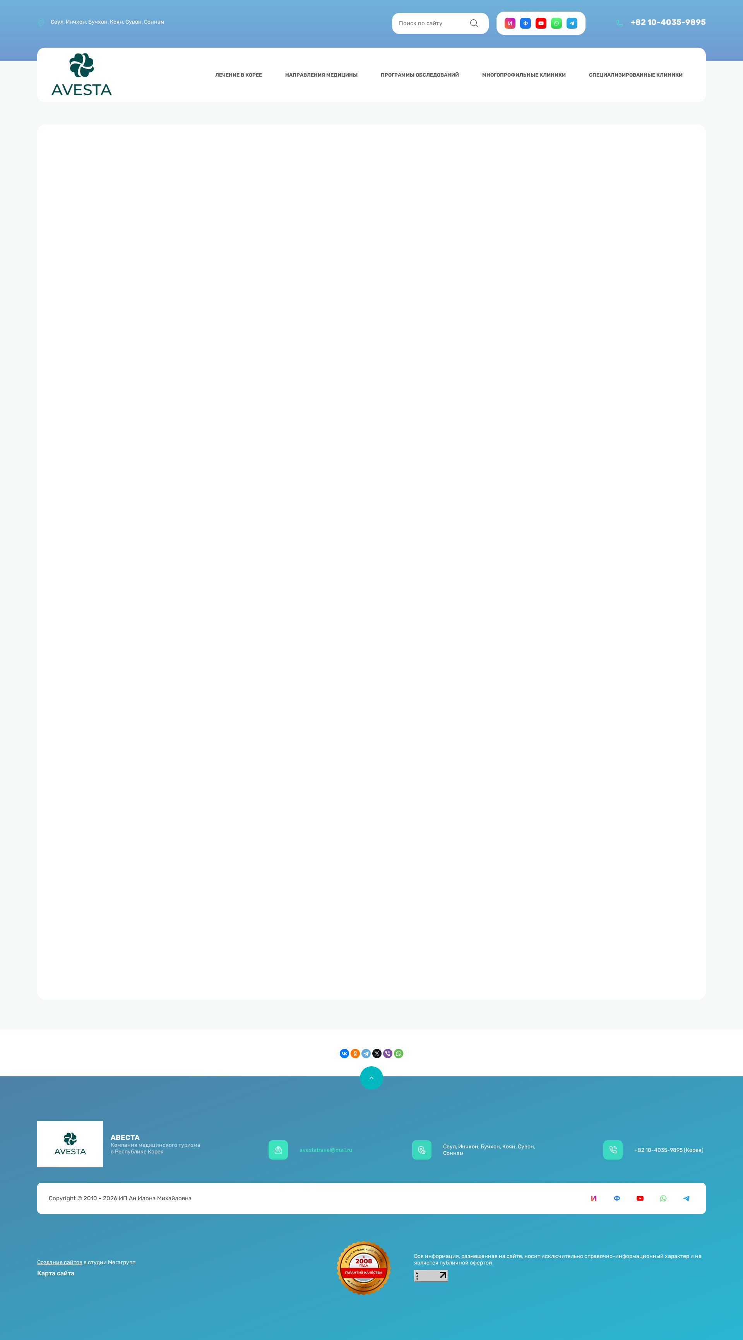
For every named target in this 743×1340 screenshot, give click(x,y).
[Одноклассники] (355, 1053)
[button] (635, 28)
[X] (377, 1053)
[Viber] (387, 1053)
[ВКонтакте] (344, 1053)
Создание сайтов (59, 1262)
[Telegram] (366, 1053)
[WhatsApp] (398, 1053)
